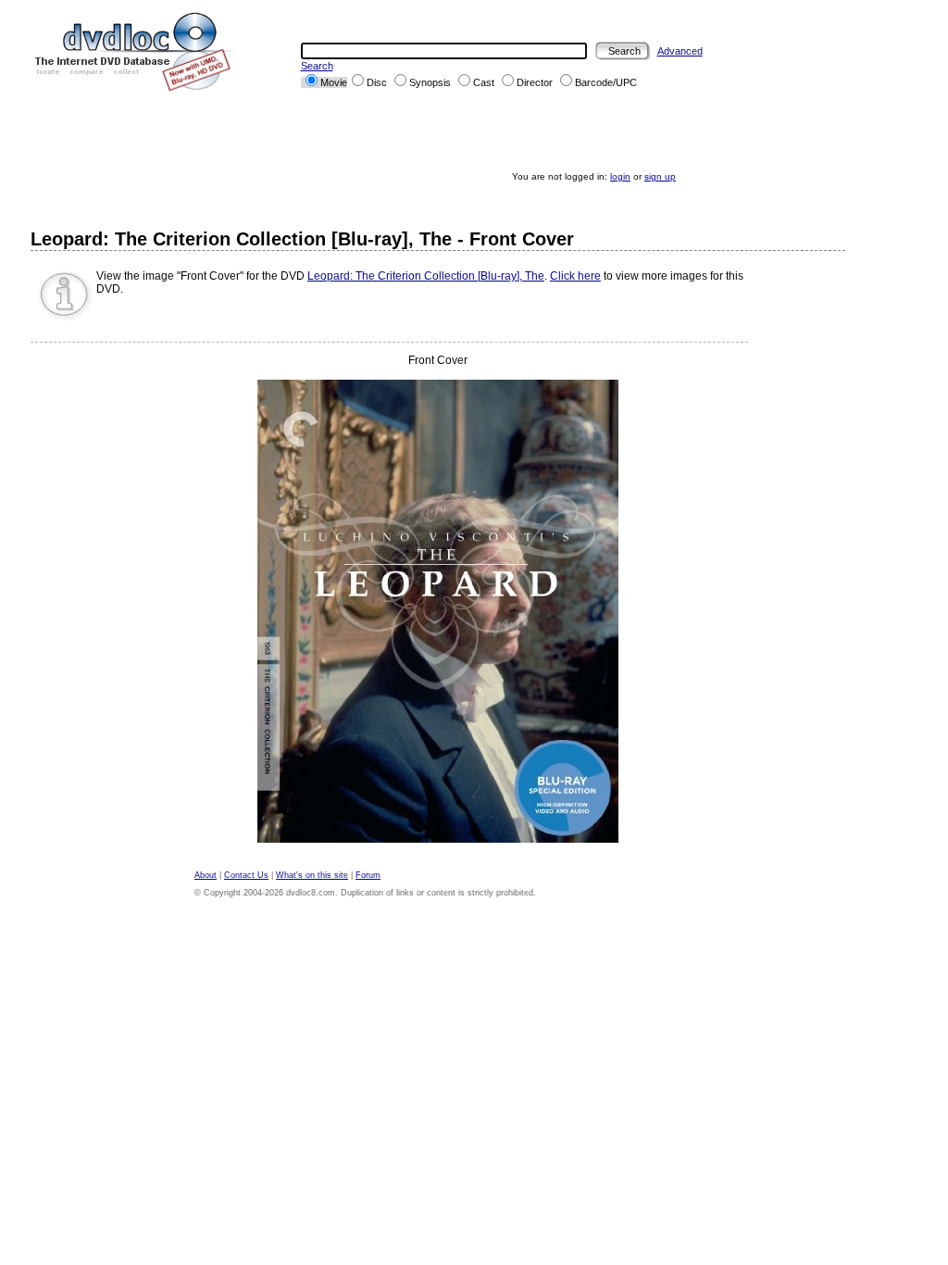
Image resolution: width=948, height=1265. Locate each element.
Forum (368, 875)
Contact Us (246, 875)
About (205, 875)
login (620, 176)
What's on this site (312, 875)
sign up (660, 176)
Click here (575, 275)
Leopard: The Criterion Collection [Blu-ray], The (425, 275)
